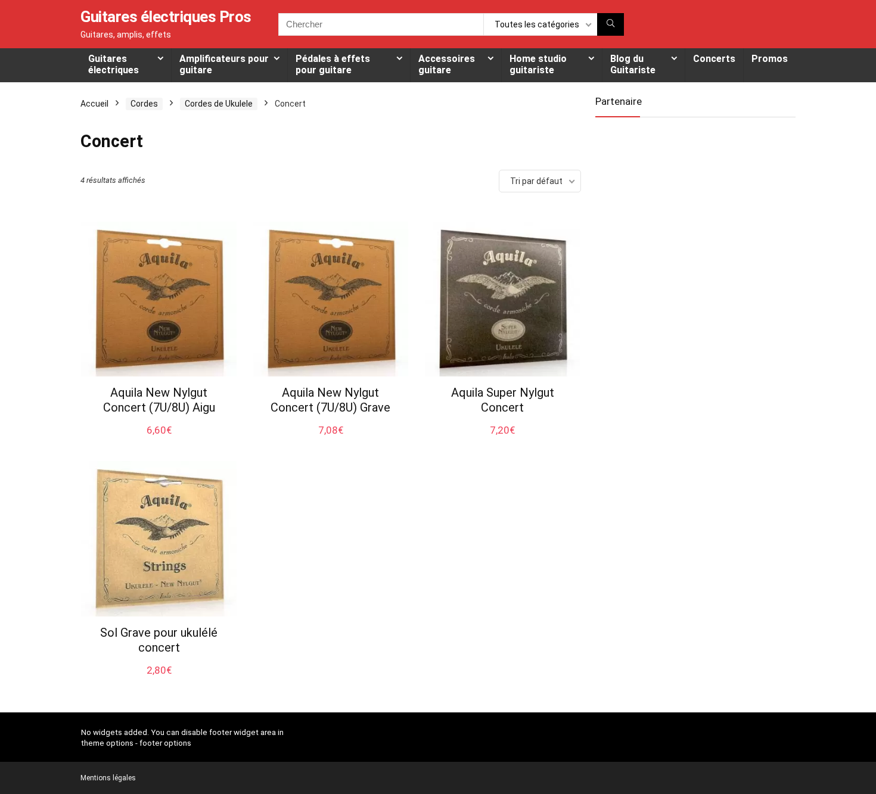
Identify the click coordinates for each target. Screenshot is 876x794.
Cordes (144, 103)
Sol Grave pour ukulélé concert (159, 640)
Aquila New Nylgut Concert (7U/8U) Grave (330, 400)
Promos (769, 58)
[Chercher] (610, 24)
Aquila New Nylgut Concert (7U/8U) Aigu (159, 400)
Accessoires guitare (446, 64)
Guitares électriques (113, 64)
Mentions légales (108, 778)
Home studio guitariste (538, 64)
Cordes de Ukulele (219, 103)
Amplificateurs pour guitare (224, 64)
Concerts (714, 58)
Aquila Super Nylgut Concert (502, 400)
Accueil (94, 103)
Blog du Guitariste (633, 64)
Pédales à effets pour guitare (333, 64)
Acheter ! (159, 441)
